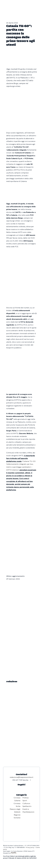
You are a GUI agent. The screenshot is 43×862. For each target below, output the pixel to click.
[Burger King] (21, 558)
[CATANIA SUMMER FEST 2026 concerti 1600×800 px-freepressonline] (21, 251)
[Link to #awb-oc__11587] (6, 4)
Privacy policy (30, 847)
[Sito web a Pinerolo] (14, 853)
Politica (25, 797)
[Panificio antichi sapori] (21, 269)
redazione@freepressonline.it (21, 777)
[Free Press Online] (32, 2)
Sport (25, 800)
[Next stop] (21, 186)
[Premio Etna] (21, 289)
